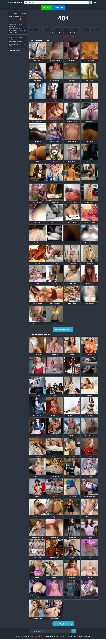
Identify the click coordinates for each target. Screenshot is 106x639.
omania (15, 2)
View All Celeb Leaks (62, 329)
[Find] (90, 2)
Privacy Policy (62, 636)
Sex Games (46, 7)
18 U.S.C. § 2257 (72, 636)
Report (37, 636)
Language (87, 636)
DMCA (42, 636)
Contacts (80, 636)
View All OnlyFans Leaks (62, 624)
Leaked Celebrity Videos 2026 (63, 37)
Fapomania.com (29, 636)
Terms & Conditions (51, 636)
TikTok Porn (59, 7)
